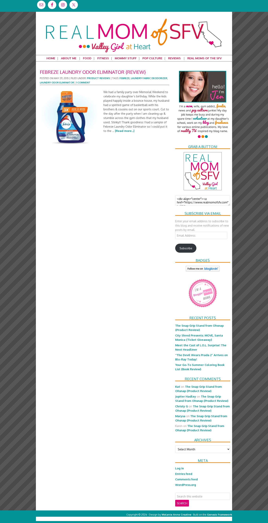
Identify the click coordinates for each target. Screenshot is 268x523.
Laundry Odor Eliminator (57, 82)
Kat (177, 386)
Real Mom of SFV (134, 18)
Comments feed (186, 479)
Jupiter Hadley (185, 396)
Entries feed (183, 473)
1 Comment (83, 82)
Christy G (181, 406)
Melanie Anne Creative (176, 514)
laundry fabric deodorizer (149, 78)
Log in (179, 468)
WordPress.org (185, 484)
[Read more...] (124, 131)
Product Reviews (98, 78)
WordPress (215, 518)
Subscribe (186, 248)
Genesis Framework (219, 514)
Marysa (180, 416)
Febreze (124, 78)
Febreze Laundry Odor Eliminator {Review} (93, 72)
